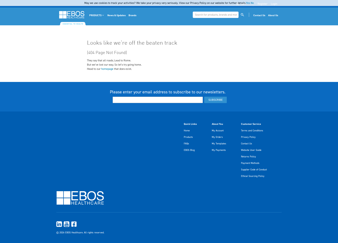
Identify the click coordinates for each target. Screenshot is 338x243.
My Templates (219, 143)
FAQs (186, 143)
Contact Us (246, 143)
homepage (107, 69)
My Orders (217, 137)
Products (188, 137)
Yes (248, 3)
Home (187, 130)
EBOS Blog (189, 150)
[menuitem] (97, 15)
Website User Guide (251, 150)
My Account (218, 130)
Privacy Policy (248, 137)
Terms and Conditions (252, 130)
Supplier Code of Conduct (254, 169)
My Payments (219, 150)
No (252, 3)
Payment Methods (250, 163)
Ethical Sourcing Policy (252, 176)
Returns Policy (248, 156)
